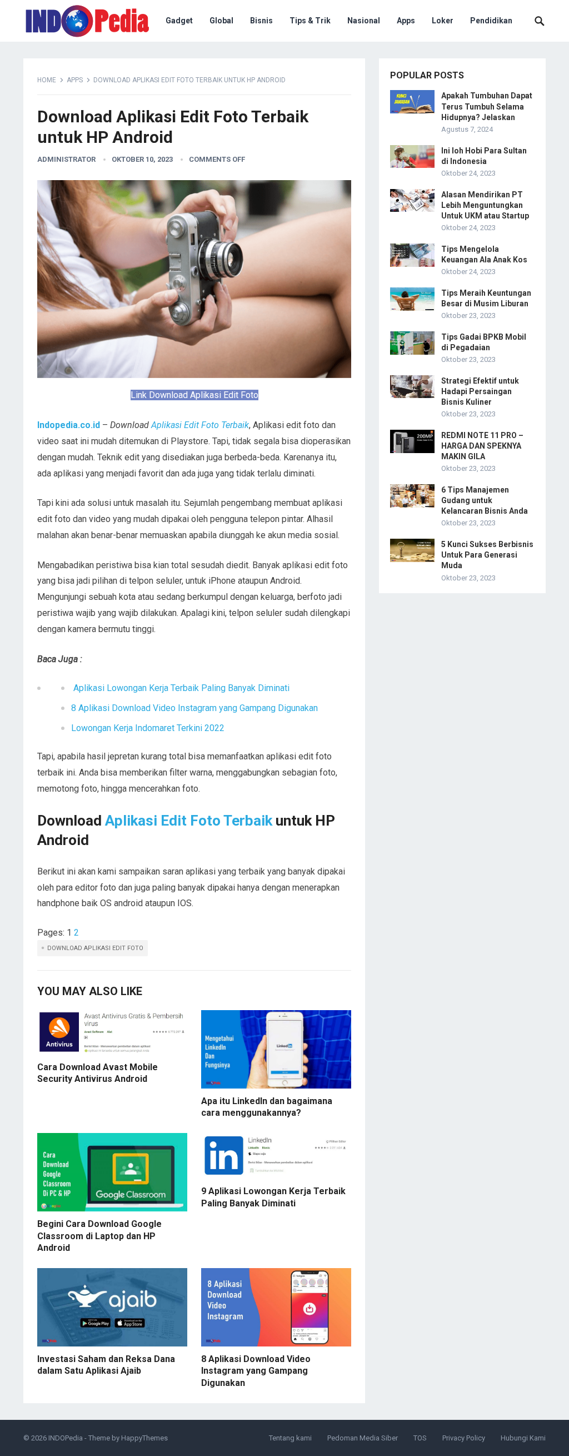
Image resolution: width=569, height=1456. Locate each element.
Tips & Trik (310, 20)
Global (221, 20)
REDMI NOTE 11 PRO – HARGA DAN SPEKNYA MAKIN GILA (482, 446)
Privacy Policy (463, 1438)
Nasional (363, 20)
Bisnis (261, 20)
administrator (66, 159)
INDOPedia (65, 1438)
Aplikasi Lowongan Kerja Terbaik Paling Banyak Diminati (181, 688)
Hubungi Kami (523, 1438)
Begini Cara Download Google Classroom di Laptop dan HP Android (99, 1236)
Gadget (179, 20)
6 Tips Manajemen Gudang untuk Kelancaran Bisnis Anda (484, 500)
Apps (406, 20)
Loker (442, 20)
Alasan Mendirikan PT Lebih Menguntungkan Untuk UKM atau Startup (485, 205)
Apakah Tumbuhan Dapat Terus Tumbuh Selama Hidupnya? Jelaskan (486, 106)
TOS (420, 1438)
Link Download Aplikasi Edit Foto (194, 395)
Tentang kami (290, 1438)
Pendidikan (491, 20)
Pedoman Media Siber (362, 1438)
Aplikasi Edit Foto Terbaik (199, 425)
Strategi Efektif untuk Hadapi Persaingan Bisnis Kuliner (480, 391)
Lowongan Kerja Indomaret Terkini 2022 (149, 728)
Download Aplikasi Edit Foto (95, 948)
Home (46, 80)
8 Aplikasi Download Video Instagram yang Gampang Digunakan (194, 708)
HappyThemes (144, 1438)
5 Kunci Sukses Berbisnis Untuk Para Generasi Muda (487, 555)
